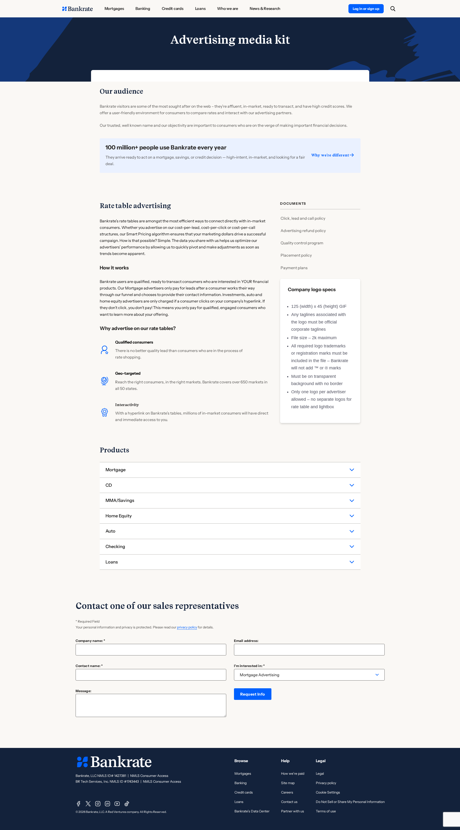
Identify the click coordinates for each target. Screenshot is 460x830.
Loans (238, 802)
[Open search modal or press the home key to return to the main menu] (393, 8)
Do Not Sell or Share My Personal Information (350, 802)
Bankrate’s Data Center (251, 811)
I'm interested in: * (249, 666)
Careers (287, 792)
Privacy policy (326, 783)
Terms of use (326, 811)
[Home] (77, 8)
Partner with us (292, 811)
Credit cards (243, 792)
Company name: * (90, 641)
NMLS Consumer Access (149, 776)
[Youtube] (117, 804)
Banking (240, 783)
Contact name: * (89, 666)
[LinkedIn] (107, 804)
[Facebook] (78, 804)
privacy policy (187, 627)
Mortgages (242, 773)
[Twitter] (88, 804)
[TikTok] (127, 804)
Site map (288, 783)
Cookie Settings (328, 792)
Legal (320, 773)
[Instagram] (98, 804)
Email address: (246, 641)
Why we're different (330, 155)
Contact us (289, 802)
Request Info (252, 694)
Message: (84, 691)
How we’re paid (292, 773)
